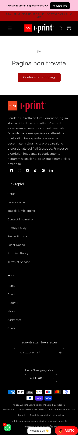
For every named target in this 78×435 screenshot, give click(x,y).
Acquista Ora (60, 5)
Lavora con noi (17, 202)
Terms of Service (19, 262)
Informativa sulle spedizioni (29, 421)
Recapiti (22, 415)
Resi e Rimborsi (18, 236)
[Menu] (10, 28)
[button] (60, 28)
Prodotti (13, 302)
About (12, 294)
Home (11, 285)
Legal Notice (16, 244)
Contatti (13, 328)
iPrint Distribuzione (32, 405)
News (11, 311)
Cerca (12, 193)
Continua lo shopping (39, 77)
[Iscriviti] (60, 352)
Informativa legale (57, 421)
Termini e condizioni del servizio (47, 415)
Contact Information (21, 219)
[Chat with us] (7, 427)
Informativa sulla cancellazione (41, 427)
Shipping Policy (18, 253)
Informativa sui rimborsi (62, 409)
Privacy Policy (17, 227)
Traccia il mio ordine (21, 210)
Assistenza (15, 319)
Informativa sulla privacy (32, 409)
